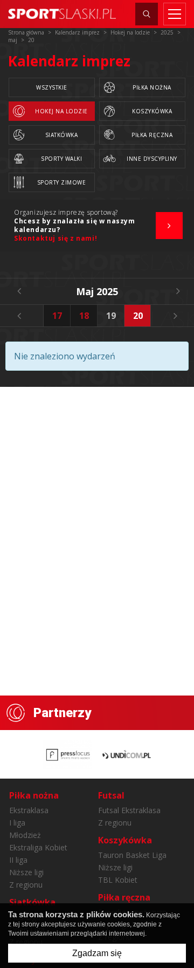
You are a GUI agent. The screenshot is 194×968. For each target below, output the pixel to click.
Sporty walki (61, 158)
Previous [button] (19, 315)
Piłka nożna (152, 87)
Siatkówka (61, 135)
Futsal (111, 795)
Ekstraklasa (28, 810)
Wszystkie (51, 87)
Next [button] (175, 315)
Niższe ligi (26, 872)
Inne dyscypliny (152, 158)
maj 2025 (97, 291)
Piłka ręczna (151, 135)
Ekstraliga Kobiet (38, 847)
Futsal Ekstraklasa (129, 810)
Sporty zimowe (61, 182)
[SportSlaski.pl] (62, 14)
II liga (18, 860)
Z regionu (26, 885)
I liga (17, 822)
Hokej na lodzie (61, 111)
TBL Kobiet (117, 880)
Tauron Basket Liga (132, 855)
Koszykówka (152, 111)
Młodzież (25, 835)
